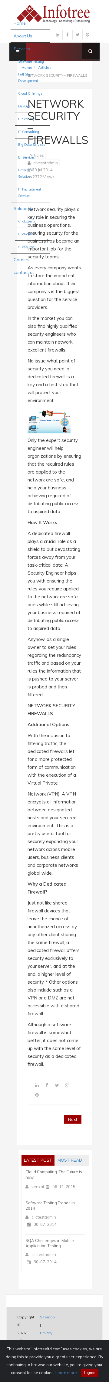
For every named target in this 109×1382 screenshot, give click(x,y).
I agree (89, 1373)
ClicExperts (26, 221)
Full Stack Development (28, 77)
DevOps (24, 106)
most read (70, 1160)
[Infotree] (54, 13)
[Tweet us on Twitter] (77, 35)
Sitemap (47, 1317)
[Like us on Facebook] (67, 35)
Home (20, 23)
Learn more (66, 1372)
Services (22, 48)
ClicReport (26, 234)
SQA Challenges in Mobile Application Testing (49, 1243)
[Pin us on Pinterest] (87, 35)
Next (72, 1119)
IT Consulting (28, 132)
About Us (23, 36)
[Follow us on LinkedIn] (57, 35)
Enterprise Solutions (26, 173)
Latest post (38, 1160)
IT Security (26, 119)
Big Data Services (31, 144)
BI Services (26, 157)
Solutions (23, 208)
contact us (24, 272)
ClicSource (26, 247)
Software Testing (31, 61)
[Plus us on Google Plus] (67, 1085)
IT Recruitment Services (29, 192)
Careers (21, 259)
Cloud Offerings (30, 93)
